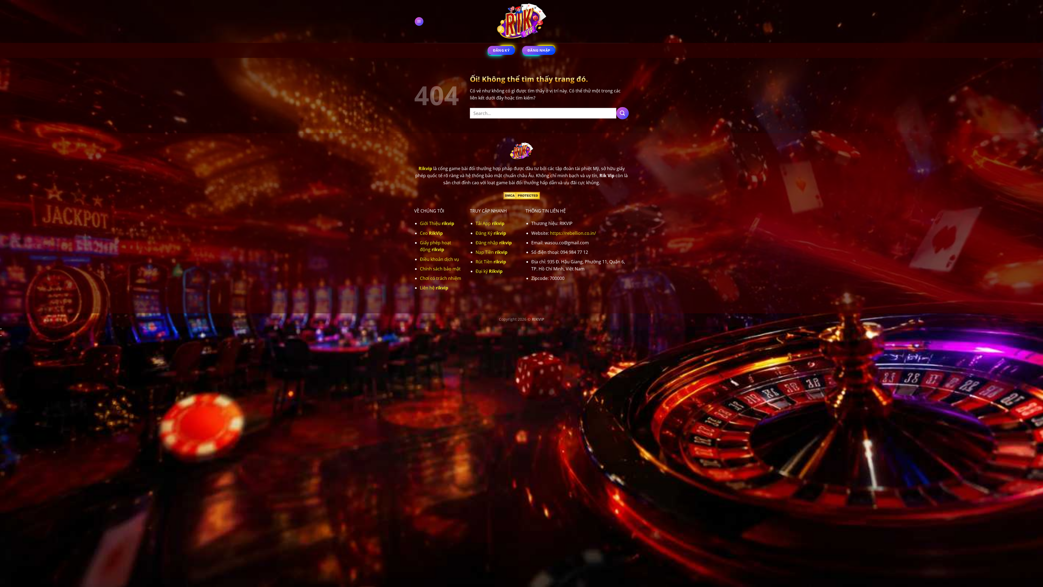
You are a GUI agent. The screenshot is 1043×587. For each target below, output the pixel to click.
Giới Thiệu (437, 223)
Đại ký (489, 271)
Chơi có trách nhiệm (440, 278)
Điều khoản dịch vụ (439, 259)
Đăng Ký (491, 233)
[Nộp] (622, 113)
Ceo (431, 233)
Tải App (490, 223)
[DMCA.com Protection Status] (521, 195)
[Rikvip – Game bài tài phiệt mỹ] (521, 21)
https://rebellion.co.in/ (573, 233)
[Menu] (419, 21)
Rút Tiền (491, 262)
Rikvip (425, 168)
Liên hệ (434, 288)
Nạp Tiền (491, 252)
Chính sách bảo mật (440, 269)
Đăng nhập (494, 243)
